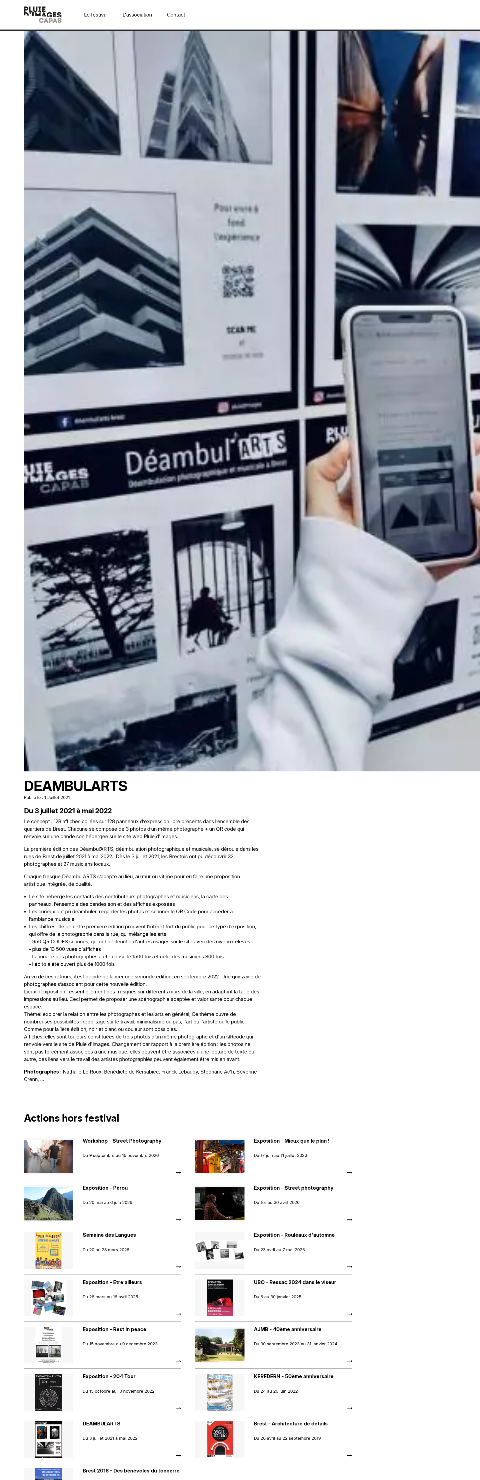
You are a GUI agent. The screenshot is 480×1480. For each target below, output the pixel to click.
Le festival (96, 15)
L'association (137, 15)
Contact (176, 15)
